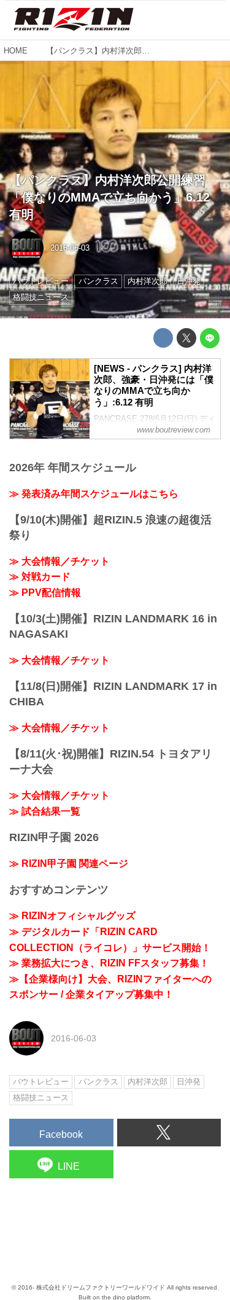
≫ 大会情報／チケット (59, 561)
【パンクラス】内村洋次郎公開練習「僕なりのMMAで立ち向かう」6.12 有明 (109, 197)
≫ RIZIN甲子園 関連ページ (68, 863)
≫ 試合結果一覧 (44, 811)
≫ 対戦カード (40, 576)
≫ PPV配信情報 (45, 592)
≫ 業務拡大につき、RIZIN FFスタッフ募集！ (109, 963)
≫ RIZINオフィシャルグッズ (72, 915)
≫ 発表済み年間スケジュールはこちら (93, 493)
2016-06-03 (70, 248)
